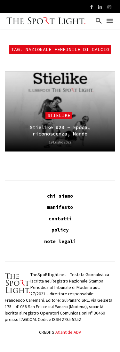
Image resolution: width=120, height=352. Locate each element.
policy (60, 230)
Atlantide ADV (68, 332)
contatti (60, 219)
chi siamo (60, 196)
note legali (60, 241)
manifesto (60, 207)
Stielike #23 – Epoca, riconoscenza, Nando (60, 130)
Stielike (58, 115)
